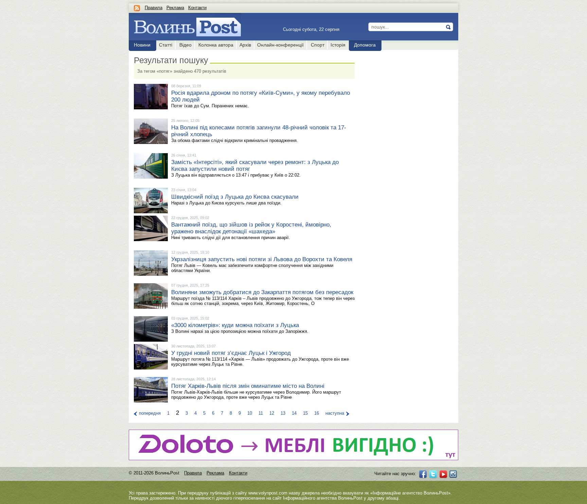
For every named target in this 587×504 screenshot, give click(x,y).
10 (249, 413)
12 (271, 413)
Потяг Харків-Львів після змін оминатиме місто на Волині (247, 386)
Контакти (197, 7)
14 (294, 413)
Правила (153, 7)
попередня (150, 413)
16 (316, 413)
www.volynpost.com (267, 493)
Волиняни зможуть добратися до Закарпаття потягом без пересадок (262, 292)
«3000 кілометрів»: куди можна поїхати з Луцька (235, 325)
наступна (334, 413)
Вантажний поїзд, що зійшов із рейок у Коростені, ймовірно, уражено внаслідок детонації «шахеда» (251, 228)
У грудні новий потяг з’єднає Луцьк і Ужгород (231, 353)
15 (305, 413)
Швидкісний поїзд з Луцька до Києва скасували (235, 197)
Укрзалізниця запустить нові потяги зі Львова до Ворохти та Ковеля (261, 259)
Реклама (175, 7)
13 (283, 413)
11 (261, 413)
